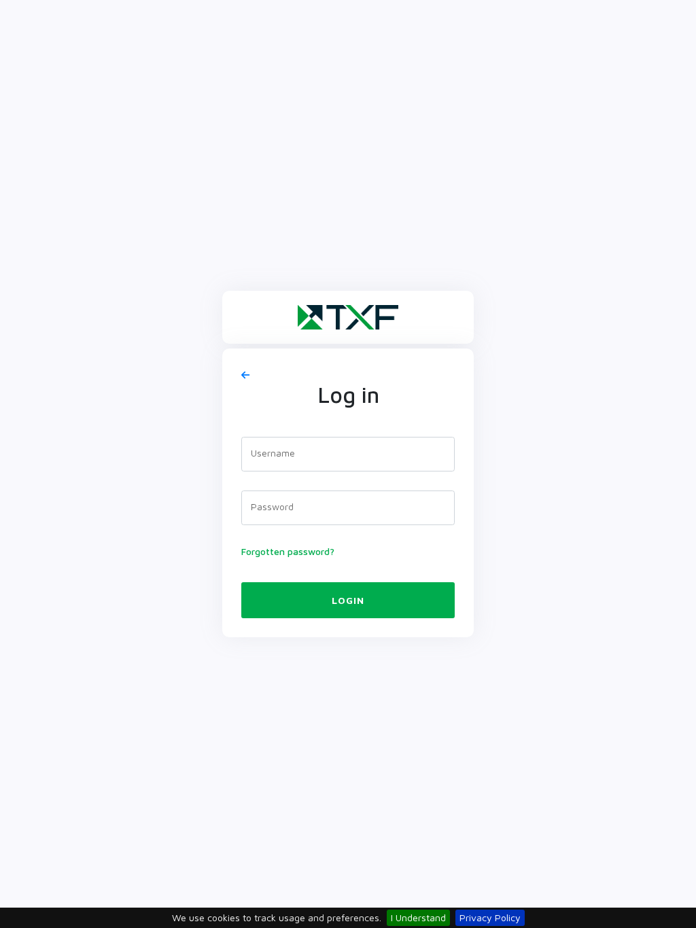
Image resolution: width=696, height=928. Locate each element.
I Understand (418, 917)
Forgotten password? (287, 551)
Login (348, 600)
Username (273, 453)
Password (272, 506)
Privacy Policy (490, 917)
